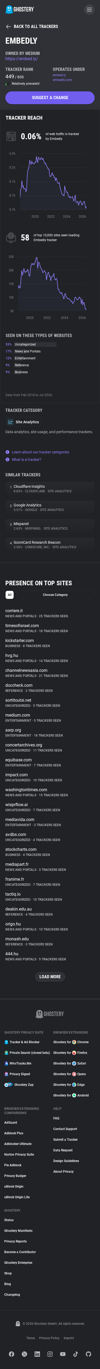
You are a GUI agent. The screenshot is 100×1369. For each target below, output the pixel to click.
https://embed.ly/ (21, 58)
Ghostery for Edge (69, 1085)
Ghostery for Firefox (70, 1053)
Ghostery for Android (71, 1095)
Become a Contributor (20, 1252)
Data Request (63, 1150)
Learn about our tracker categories (40, 452)
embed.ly (59, 75)
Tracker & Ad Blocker (24, 1042)
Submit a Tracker (65, 1139)
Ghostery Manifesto (18, 1231)
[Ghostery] (19, 9)
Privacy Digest (20, 1074)
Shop (8, 1273)
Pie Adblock (12, 1165)
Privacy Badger (15, 1176)
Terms (30, 1338)
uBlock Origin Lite (17, 1197)
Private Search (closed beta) (28, 1053)
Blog (7, 1284)
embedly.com (62, 80)
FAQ (56, 1118)
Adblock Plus (13, 1133)
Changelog (12, 1295)
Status (9, 1220)
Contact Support (65, 1129)
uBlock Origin (13, 1186)
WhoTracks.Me (20, 1063)
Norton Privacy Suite (19, 1154)
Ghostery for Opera (69, 1074)
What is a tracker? (26, 459)
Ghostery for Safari (69, 1063)
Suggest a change (50, 97)
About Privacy (63, 1171)
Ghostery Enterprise (18, 1263)
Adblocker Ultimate (17, 1144)
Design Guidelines (66, 1161)
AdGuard (10, 1122)
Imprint (69, 1338)
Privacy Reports (15, 1241)
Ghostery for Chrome (71, 1042)
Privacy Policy (49, 1338)
